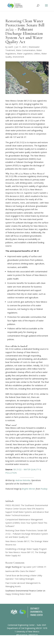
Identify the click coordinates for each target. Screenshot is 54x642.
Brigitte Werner (28, 488)
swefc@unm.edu (30, 640)
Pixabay (44, 488)
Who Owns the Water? (25, 571)
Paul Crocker (11, 583)
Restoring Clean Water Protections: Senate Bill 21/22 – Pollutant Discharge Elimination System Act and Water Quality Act (26, 533)
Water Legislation (25, 53)
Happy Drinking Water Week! (18, 594)
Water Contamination (25, 50)
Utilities (37, 53)
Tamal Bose (10, 575)
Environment (18, 56)
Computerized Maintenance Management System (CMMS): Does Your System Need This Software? (26, 522)
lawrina (8, 571)
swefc (10, 47)
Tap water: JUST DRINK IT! (34, 567)
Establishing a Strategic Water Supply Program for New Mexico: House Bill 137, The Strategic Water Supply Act (26, 552)
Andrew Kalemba (23, 480)
